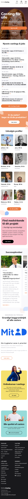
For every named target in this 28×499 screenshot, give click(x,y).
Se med (14, 395)
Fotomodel (3, 483)
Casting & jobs (4, 445)
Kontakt (17, 471)
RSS (2, 458)
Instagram (18, 473)
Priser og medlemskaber (7, 449)
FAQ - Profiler (4, 451)
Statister (3, 471)
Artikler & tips (4, 463)
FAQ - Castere (18, 455)
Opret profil (14, 28)
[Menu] (26, 2)
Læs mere (14, 122)
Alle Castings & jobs (14, 106)
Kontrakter (17, 457)
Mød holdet (17, 465)
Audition (3, 477)
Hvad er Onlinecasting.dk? (21, 463)
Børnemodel (4, 475)
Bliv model (3, 479)
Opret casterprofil (19, 449)
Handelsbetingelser (19, 467)
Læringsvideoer (4, 465)
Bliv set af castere (14, 432)
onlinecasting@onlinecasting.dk (8, 494)
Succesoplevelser (5, 453)
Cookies (16, 469)
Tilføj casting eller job (20, 447)
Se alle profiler (14, 209)
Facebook (18, 475)
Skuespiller (3, 481)
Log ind (14, 32)
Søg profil (17, 445)
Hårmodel (3, 473)
